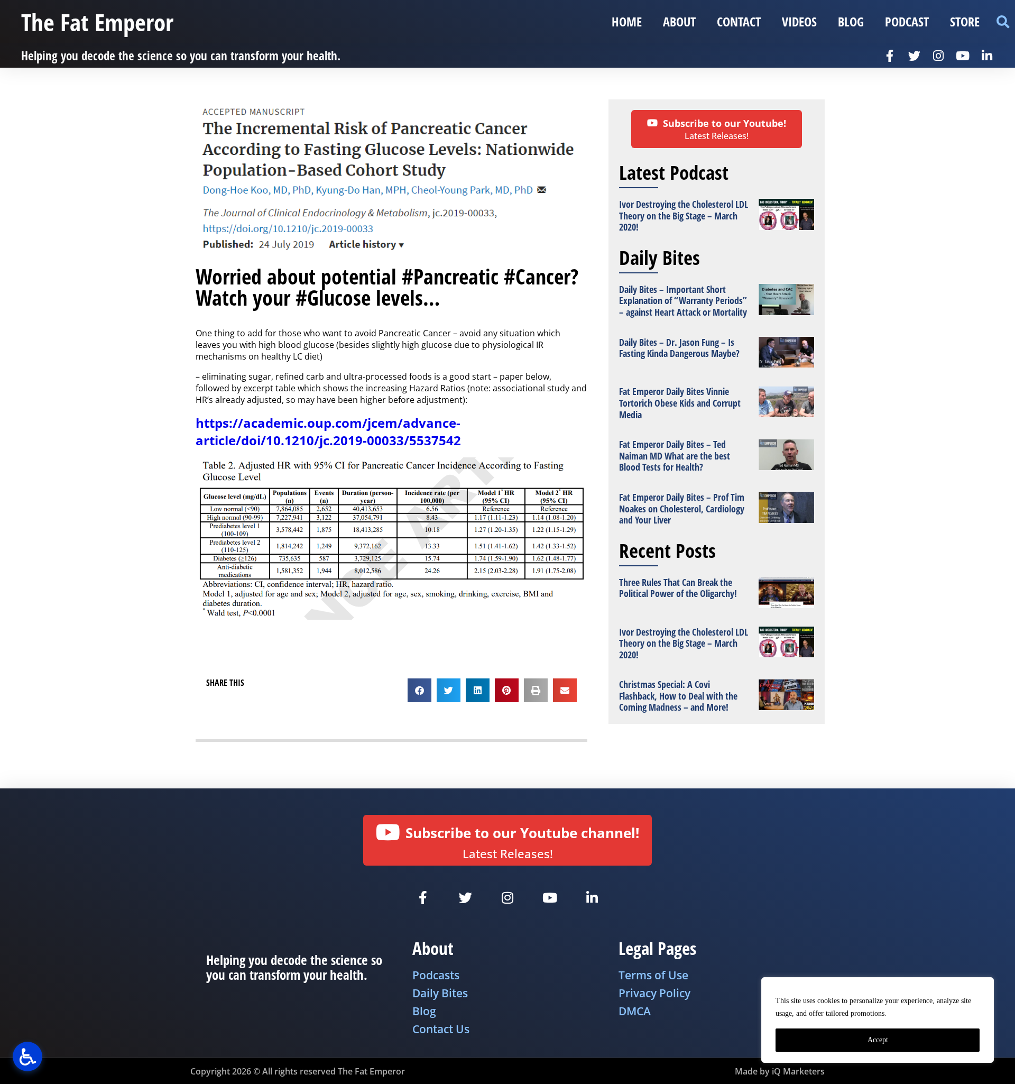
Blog (851, 21)
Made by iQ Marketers (780, 1071)
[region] (877, 1020)
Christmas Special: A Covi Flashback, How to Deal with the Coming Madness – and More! (678, 695)
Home (627, 21)
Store (965, 21)
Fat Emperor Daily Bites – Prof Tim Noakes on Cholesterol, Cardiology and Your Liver (681, 508)
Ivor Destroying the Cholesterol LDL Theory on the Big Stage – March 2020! (683, 215)
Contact (739, 21)
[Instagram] (938, 55)
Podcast (907, 21)
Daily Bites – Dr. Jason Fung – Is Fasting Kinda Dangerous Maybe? (679, 348)
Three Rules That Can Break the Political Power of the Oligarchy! (678, 588)
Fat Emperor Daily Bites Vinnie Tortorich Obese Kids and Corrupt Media (680, 402)
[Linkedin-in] (987, 55)
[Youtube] (963, 55)
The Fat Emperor (97, 22)
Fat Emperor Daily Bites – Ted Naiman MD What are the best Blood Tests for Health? (674, 455)
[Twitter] (914, 55)
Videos (799, 21)
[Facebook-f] (890, 55)
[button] (1002, 22)
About (679, 21)
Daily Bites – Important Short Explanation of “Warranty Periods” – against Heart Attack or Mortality (683, 300)
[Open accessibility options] (27, 1056)
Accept (878, 1040)
